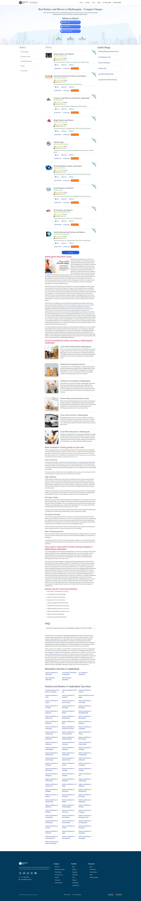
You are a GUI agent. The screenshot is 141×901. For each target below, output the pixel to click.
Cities (93, 2)
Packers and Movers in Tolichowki (51, 832)
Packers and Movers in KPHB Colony (51, 780)
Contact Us (57, 880)
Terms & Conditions (77, 894)
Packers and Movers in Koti (85, 774)
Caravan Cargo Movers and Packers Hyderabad (71, 98)
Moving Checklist (94, 877)
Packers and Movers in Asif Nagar (86, 696)
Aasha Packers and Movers (64, 54)
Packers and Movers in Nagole (68, 800)
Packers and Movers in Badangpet (85, 706)
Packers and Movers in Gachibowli (68, 743)
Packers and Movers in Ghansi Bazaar (85, 743)
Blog (91, 866)
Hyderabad (75, 874)
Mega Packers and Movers (64, 120)
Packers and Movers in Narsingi (85, 806)
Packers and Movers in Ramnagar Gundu (85, 816)
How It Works (58, 872)
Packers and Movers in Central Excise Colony (68, 727)
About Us (57, 866)
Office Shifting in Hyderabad (66, 678)
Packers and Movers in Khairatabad (51, 769)
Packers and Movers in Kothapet (68, 774)
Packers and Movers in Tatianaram (85, 827)
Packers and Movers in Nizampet (51, 811)
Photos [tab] (72, 65)
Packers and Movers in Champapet (85, 727)
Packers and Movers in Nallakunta (51, 806)
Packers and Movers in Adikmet (85, 691)
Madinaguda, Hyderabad (67, 337)
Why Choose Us (59, 874)
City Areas (24, 71)
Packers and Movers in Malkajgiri (51, 790)
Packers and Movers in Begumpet (51, 722)
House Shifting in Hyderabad (50, 678)
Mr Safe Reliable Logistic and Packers (68, 166)
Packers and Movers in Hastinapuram (51, 753)
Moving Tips (93, 869)
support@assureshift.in (26, 879)
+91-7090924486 (25, 877)
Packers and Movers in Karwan (68, 764)
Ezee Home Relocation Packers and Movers (70, 76)
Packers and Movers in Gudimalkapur (51, 748)
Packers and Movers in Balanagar (51, 712)
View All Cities (75, 885)
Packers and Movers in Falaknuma (51, 743)
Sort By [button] (49, 47)
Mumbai (74, 869)
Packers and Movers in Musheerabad (51, 800)
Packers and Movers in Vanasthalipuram (51, 837)
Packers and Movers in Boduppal (85, 722)
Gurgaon (74, 880)
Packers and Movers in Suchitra (51, 827)
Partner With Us (58, 882)
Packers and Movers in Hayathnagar (68, 753)
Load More (70, 252)
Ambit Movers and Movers (64, 188)
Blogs (99, 2)
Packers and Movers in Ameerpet (68, 696)
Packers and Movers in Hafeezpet (85, 748)
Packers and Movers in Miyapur (51, 795)
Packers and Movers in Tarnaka (68, 827)
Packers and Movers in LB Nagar (69, 785)
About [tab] (57, 65)
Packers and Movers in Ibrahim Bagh (51, 759)
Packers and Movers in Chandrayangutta (68, 733)
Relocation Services (59, 869)
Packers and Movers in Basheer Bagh (68, 717)
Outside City (66, 26)
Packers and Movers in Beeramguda (85, 717)
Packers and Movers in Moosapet (68, 795)
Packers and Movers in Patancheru (68, 811)
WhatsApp (67, 68)
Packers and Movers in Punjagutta (85, 811)
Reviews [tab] (65, 65)
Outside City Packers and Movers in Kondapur (52, 691)
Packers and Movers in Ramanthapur (68, 816)
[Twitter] (24, 873)
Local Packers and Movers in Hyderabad (69, 673)
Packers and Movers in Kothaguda (51, 774)
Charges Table (25, 56)
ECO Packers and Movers (63, 210)
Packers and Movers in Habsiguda (68, 748)
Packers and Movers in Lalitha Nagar (85, 780)
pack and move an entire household (79, 462)
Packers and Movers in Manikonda (68, 790)
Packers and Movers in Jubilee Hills (85, 759)
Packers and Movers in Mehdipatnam (85, 790)
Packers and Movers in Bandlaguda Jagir (85, 712)
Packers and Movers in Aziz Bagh (51, 706)
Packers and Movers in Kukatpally (68, 780)
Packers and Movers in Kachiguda (51, 764)
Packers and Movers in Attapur (51, 701)
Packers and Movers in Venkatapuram (68, 837)
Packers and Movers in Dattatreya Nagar (68, 738)
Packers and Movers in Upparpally (85, 832)
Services (87, 2)
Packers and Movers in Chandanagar (51, 733)
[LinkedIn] (27, 873)
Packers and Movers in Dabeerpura (51, 738)
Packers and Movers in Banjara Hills (51, 717)
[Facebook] (20, 873)
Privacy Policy (67, 894)
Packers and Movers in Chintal (85, 733)
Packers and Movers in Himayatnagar (85, 753)
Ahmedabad (75, 882)
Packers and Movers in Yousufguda (85, 837)
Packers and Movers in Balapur (68, 712)
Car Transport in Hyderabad (83, 673)
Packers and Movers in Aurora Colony (68, 701)
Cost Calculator (93, 872)
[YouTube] (35, 873)
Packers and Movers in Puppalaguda (51, 816)
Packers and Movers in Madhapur (85, 785)
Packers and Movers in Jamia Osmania (68, 759)
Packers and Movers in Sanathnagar (51, 821)
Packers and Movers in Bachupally (68, 706)
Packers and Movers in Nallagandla (85, 800)
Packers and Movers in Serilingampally (85, 821)
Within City (66, 22)
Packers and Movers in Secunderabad (68, 821)
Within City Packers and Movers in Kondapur (51, 842)
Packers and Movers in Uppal (68, 832)
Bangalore (74, 872)
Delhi (73, 866)
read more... (85, 14)
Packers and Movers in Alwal (51, 696)
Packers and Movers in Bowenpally (51, 727)
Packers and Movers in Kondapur (85, 769)
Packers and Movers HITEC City (69, 691)
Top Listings (25, 52)
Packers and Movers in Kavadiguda (85, 764)
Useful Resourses (26, 61)
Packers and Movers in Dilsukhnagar (85, 738)
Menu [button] (23, 47)
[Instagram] (31, 873)
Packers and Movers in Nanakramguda (68, 806)
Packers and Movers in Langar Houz (51, 785)
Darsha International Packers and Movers (69, 232)
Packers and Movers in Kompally (68, 769)
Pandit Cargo (59, 142)
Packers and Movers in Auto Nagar (85, 701)
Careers (57, 877)
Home (81, 2)
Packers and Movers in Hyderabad (51, 673)
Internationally (67, 31)
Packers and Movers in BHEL (68, 722)
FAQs (23, 66)
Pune (73, 877)
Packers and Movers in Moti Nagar (85, 795)
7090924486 (107, 2)
